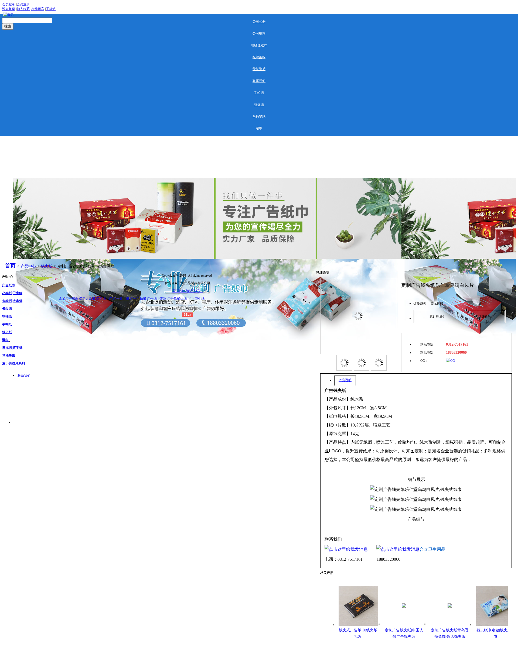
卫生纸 (200, 299)
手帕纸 (259, 93)
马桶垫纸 (259, 116)
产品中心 (28, 266)
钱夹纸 (259, 104)
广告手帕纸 (138, 299)
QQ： (424, 361)
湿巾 (259, 128)
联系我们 (259, 81)
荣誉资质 (259, 69)
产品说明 (345, 380)
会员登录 (8, 4)
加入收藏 (23, 9)
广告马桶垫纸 (177, 299)
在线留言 (37, 9)
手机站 (51, 9)
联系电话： (428, 344)
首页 (10, 266)
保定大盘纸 (87, 299)
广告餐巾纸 (121, 299)
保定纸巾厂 (104, 299)
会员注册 (23, 4)
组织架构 (259, 57)
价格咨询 (419, 303)
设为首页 (8, 9)
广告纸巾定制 (156, 299)
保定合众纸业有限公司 (188, 308)
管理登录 (213, 308)
